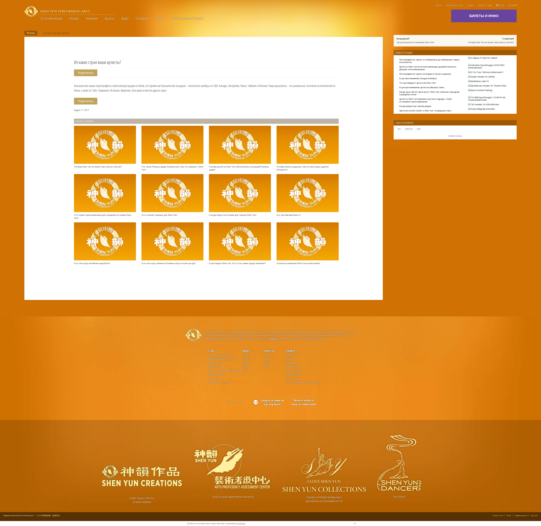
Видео (125, 18)
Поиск (501, 5)
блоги (266, 362)
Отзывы (159, 18)
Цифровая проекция (294, 370)
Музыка (288, 359)
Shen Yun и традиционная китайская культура (303, 382)
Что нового (268, 355)
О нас (211, 350)
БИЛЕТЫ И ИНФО (484, 15)
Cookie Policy (242, 523)
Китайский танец (292, 355)
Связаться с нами (485, 5)
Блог (419, 129)
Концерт (74, 18)
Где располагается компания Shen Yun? (415, 42)
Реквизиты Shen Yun (293, 374)
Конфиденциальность (521, 515)
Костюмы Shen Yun (293, 366)
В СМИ (245, 370)
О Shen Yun (246, 359)
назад (32, 32)
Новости (409, 129)
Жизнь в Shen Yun (215, 362)
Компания (92, 18)
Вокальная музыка (292, 362)
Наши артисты (213, 378)
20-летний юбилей (51, 18)
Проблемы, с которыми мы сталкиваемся (224, 370)
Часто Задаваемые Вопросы (187, 18)
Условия (508, 515)
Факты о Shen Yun (215, 366)
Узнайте (470, 5)
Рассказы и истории (293, 378)
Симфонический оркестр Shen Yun (221, 359)
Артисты (110, 18)
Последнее (142, 18)
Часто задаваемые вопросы (219, 382)
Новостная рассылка (454, 5)
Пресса (439, 5)
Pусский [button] (511, 5)
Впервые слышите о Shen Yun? (220, 355)
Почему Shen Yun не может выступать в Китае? (491, 42)
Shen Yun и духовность (216, 374)
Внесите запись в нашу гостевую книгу (303, 402)
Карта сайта (534, 515)
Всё (399, 129)
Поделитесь (85, 73)
